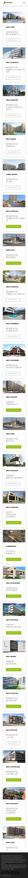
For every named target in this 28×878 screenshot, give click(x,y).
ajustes (12, 868)
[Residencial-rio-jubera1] (14, 246)
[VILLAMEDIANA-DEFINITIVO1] (14, 542)
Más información (12, 77)
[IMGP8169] (14, 762)
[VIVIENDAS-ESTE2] (14, 578)
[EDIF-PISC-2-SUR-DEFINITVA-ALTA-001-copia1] (14, 466)
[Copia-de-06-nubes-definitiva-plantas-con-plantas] (14, 615)
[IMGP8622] (14, 725)
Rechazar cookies (15, 872)
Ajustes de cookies (6, 875)
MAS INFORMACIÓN (12, 187)
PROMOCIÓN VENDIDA (13, 559)
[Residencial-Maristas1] (14, 134)
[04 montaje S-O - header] (14, 95)
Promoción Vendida (13, 226)
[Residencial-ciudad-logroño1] (14, 799)
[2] (14, 319)
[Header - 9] (14, 23)
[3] (14, 838)
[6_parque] (14, 282)
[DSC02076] (14, 689)
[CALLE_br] (14, 393)
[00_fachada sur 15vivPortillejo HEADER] (14, 58)
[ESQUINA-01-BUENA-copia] (14, 503)
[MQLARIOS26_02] (14, 207)
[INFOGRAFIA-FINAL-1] (14, 652)
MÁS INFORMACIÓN (12, 40)
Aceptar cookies (5, 872)
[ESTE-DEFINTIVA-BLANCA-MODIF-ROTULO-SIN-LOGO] (14, 356)
